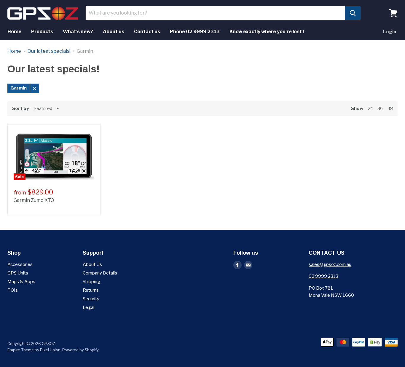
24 (370, 108)
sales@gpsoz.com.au (330, 264)
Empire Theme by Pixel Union (33, 349)
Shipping (91, 281)
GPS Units (17, 273)
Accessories (20, 264)
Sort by (20, 108)
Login (389, 31)
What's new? (78, 31)
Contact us (147, 31)
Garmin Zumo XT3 (34, 200)
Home (14, 31)
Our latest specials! (49, 51)
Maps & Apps (21, 281)
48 (390, 108)
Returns (91, 290)
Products (42, 31)
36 (380, 108)
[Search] (353, 13)
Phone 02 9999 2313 (195, 31)
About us (113, 31)
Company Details (100, 273)
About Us (92, 264)
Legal (88, 307)
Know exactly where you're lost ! (266, 31)
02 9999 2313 (323, 276)
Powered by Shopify (80, 349)
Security (91, 298)
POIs (12, 290)
